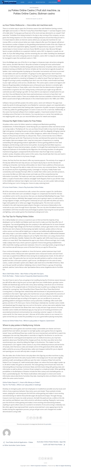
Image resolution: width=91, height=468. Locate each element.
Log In (30, 2)
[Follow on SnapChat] (45, 458)
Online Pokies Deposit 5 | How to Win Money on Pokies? (21, 382)
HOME (45, 463)
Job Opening (54, 2)
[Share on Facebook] (27, 417)
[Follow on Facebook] (39, 458)
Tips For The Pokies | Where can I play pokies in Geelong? (22, 385)
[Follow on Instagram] (42, 458)
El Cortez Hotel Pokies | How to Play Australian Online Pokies (23, 187)
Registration (40, 2)
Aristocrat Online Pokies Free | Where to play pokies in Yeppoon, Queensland (28, 321)
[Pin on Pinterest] (37, 417)
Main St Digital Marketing (63, 465)
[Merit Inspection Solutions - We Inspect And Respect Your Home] (9, 2)
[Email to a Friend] (34, 417)
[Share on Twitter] (31, 417)
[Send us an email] (51, 458)
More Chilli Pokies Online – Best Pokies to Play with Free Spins (23, 274)
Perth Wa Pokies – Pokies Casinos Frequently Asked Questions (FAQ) (25, 276)
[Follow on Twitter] (48, 458)
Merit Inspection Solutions (39, 465)
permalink (48, 424)
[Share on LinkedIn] (40, 417)
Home (22, 2)
